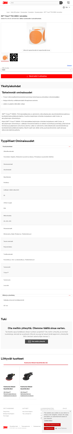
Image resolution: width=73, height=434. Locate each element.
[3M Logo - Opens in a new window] (5, 2)
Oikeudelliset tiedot (14, 426)
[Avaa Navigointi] (68, 3)
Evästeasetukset (37, 426)
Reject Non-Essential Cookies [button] (52, 424)
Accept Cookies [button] (49, 428)
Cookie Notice (48, 420)
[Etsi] (61, 2)
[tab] (36, 363)
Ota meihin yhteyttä (38, 341)
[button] (61, 428)
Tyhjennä (69, 65)
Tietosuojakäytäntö (26, 426)
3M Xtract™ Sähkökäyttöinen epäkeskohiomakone (26, 394)
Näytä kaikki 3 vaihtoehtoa (38, 76)
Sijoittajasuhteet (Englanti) (8, 413)
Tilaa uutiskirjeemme (26, 413)
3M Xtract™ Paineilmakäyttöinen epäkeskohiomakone (10, 394)
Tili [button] (66, 7)
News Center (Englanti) (27, 411)
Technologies (6, 415)
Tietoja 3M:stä (6, 411)
